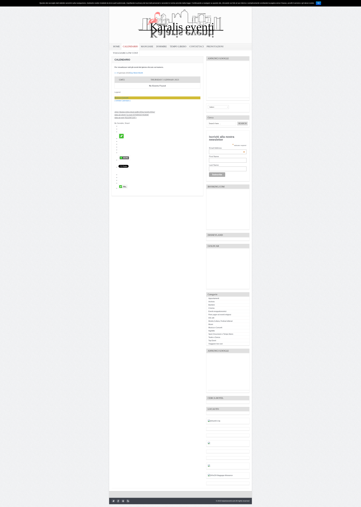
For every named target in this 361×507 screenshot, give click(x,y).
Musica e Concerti (121, 98)
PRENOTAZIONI (215, 46)
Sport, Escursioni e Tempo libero (220, 334)
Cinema (211, 308)
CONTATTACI (196, 46)
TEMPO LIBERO (178, 46)
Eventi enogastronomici (217, 311)
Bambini (211, 305)
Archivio (211, 302)
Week (135, 73)
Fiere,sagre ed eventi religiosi (219, 315)
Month (140, 73)
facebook (118, 501)
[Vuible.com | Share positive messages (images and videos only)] (121, 138)
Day (131, 73)
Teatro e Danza (214, 337)
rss (128, 501)
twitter (113, 501)
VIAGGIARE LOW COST (125, 53)
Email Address (227, 148)
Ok (318, 3)
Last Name (214, 165)
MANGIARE (147, 46)
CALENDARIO (130, 46)
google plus (123, 501)
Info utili (211, 318)
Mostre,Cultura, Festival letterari (220, 321)
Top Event (212, 341)
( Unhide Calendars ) (123, 101)
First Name (214, 156)
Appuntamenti (213, 298)
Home (116, 46)
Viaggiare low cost (215, 344)
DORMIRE (161, 46)
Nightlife (211, 331)
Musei (210, 324)
